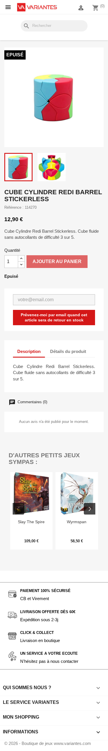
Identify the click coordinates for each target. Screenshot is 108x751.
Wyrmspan (76, 521)
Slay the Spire (31, 521)
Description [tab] (29, 351)
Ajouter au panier (57, 261)
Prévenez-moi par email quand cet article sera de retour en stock (54, 317)
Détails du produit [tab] (68, 351)
